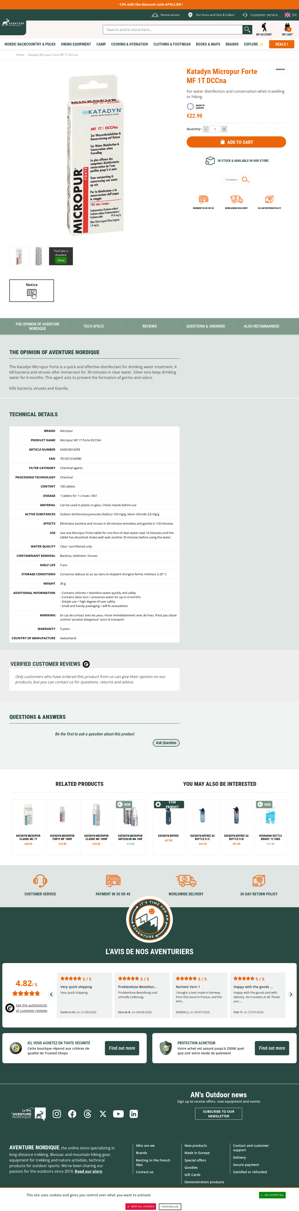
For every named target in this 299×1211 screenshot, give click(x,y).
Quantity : (194, 129)
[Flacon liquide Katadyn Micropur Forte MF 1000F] (62, 827)
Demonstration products (204, 1182)
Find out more (122, 1048)
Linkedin (134, 1113)
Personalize (170, 1206)
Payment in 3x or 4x (203, 208)
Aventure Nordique (34, 1147)
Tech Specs (93, 326)
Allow (60, 260)
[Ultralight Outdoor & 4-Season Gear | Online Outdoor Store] (13, 22)
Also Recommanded (261, 326)
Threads (87, 1113)
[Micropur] (280, 70)
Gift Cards (192, 1174)
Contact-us (144, 1172)
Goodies (191, 1167)
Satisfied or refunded (250, 1172)
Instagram (57, 1113)
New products (196, 1145)
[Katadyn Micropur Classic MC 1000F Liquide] (96, 827)
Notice (32, 284)
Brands (141, 1153)
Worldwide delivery (236, 208)
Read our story (88, 1171)
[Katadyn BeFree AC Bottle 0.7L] (202, 827)
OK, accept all (274, 1195)
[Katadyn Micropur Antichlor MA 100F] (130, 827)
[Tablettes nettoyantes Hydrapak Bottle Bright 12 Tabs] (270, 827)
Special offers (195, 1160)
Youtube (118, 1113)
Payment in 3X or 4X (113, 894)
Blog (28, 1113)
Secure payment (246, 1164)
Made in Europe (197, 1153)
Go (247, 29)
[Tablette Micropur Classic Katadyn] (28, 827)
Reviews (149, 326)
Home (20, 55)
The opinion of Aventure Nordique (37, 326)
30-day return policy (269, 208)
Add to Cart (240, 142)
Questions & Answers (205, 326)
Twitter (103, 1113)
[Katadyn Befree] (168, 827)
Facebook (72, 1113)
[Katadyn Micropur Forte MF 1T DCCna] (18, 256)
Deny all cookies (142, 1206)
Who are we (145, 1145)
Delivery (239, 1157)
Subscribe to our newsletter (218, 1113)
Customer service (40, 894)
